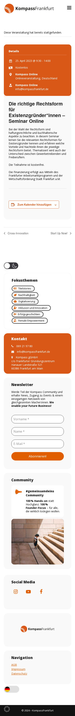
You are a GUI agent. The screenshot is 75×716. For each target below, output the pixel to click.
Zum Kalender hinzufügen (35, 204)
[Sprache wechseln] (11, 689)
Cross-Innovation (17, 233)
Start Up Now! (59, 233)
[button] (69, 7)
